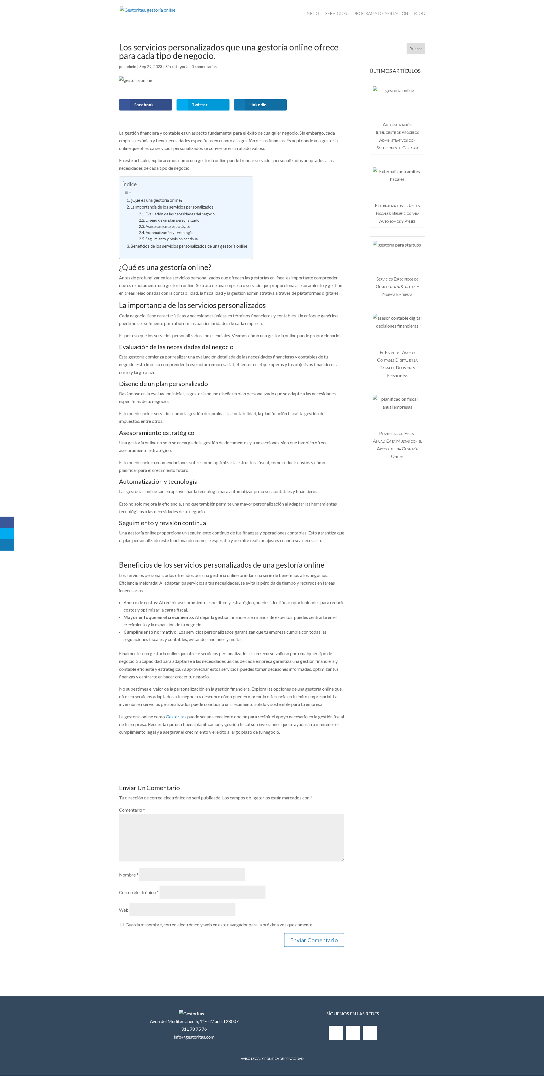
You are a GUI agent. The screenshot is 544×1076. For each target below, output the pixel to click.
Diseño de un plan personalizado (172, 220)
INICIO (312, 13)
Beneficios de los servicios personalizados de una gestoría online (189, 246)
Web (124, 909)
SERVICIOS (336, 13)
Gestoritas (176, 716)
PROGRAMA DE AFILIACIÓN (380, 13)
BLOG (419, 13)
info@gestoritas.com (194, 1036)
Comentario (132, 809)
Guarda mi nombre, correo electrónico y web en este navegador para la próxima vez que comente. (219, 924)
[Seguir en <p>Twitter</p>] (353, 1033)
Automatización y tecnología (169, 232)
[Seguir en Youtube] (370, 1033)
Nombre (129, 874)
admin (131, 66)
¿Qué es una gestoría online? (156, 200)
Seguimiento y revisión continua (172, 239)
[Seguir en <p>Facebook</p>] (336, 1033)
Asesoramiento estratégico (168, 226)
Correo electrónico (139, 892)
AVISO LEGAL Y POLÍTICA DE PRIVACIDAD (272, 1058)
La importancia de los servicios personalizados (172, 207)
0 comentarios (204, 66)
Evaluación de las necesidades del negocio (180, 214)
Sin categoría (176, 66)
